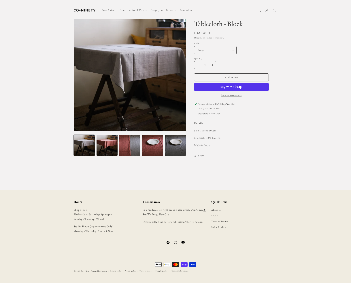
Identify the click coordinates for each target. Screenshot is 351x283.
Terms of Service (219, 221)
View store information (209, 113)
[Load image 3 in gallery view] (129, 145)
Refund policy (218, 227)
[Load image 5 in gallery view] (175, 145)
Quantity (198, 58)
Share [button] (201, 155)
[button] (138, 10)
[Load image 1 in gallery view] (84, 145)
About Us (216, 209)
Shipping (198, 37)
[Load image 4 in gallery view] (152, 145)
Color (197, 43)
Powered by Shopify (99, 271)
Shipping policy (162, 271)
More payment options (231, 95)
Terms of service (145, 271)
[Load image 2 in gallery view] (107, 145)
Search (214, 215)
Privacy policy (130, 271)
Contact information (179, 271)
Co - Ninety (85, 271)
